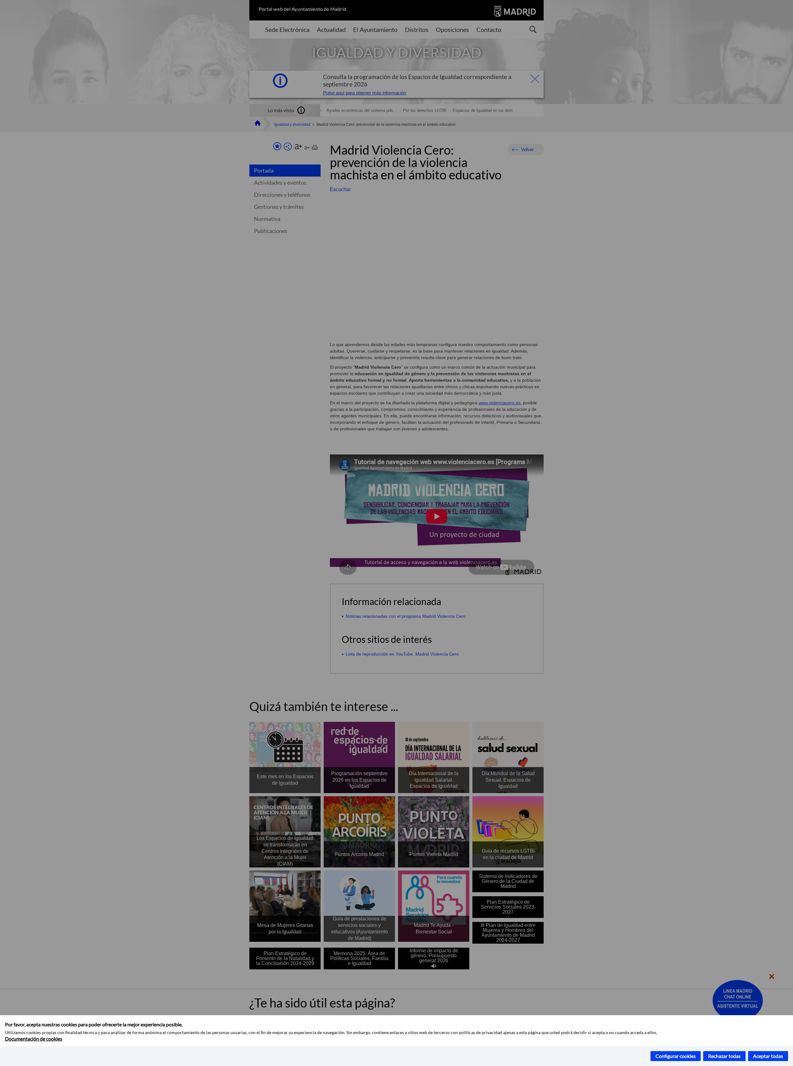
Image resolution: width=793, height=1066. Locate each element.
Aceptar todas (768, 1056)
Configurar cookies (675, 1056)
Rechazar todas (724, 1056)
